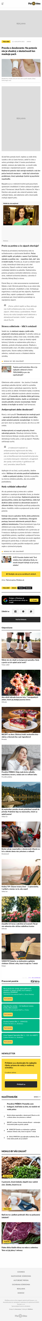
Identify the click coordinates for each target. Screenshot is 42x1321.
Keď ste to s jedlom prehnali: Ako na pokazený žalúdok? (21, 1216)
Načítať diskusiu (21, 619)
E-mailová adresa (10, 1072)
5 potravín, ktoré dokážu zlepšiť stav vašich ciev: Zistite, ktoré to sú (20, 1183)
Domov (21, 1293)
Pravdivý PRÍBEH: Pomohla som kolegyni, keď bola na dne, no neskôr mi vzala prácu (23, 1106)
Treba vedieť (6, 41)
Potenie (21, 588)
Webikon (30, 1309)
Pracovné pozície (10, 981)
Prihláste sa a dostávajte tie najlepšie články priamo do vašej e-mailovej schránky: (21, 1065)
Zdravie (14, 588)
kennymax (18, 1309)
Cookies (21, 1272)
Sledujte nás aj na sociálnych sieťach (22, 574)
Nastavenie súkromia (21, 1276)
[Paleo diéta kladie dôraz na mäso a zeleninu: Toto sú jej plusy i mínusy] (21, 1233)
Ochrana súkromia (21, 1284)
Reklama (21, 1289)
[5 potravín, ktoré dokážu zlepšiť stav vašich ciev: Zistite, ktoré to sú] (21, 1168)
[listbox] (33, 1096)
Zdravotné (28, 588)
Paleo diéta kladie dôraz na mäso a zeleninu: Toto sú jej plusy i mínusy (20, 1249)
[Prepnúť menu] (3, 4)
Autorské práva (21, 1280)
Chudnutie (7, 1241)
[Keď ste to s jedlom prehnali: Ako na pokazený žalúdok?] (21, 1200)
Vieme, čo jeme (8, 1176)
